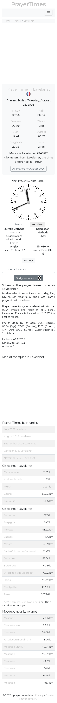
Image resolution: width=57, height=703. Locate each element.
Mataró (8, 544)
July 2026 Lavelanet (15, 429)
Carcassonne (11, 472)
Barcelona (10, 565)
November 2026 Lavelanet (19, 458)
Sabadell (9, 536)
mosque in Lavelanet (26, 602)
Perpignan (10, 522)
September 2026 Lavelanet (20, 443)
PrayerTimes (28, 4)
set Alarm (37, 224)
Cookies (49, 695)
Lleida (7, 580)
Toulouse (9, 501)
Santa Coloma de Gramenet (20, 551)
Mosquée (9, 618)
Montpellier (11, 587)
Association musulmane (18, 639)
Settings (28, 260)
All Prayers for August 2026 (28, 168)
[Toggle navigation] (48, 13)
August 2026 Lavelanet (17, 436)
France (17, 21)
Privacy (39, 695)
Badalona (9, 558)
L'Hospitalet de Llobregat (18, 572)
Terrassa (8, 529)
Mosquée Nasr (12, 625)
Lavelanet (29, 21)
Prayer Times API (29, 698)
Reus (7, 594)
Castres (8, 493)
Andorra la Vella (13, 479)
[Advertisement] (28, 53)
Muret (7, 486)
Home (7, 21)
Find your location (27, 278)
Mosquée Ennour (14, 646)
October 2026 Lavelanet (18, 450)
